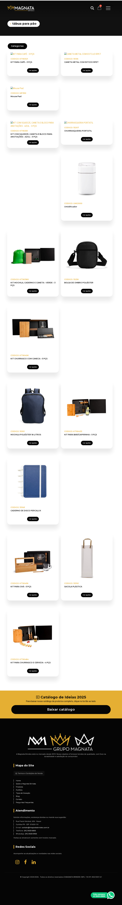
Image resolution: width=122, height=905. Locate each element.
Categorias (17, 46)
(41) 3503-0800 (30, 831)
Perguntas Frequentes (24, 802)
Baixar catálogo (61, 709)
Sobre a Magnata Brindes (26, 784)
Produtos (19, 787)
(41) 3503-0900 (31, 834)
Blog (18, 796)
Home (18, 781)
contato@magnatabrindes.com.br (35, 827)
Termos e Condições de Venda (29, 773)
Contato (19, 799)
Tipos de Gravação (23, 793)
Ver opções (33, 70)
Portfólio (19, 790)
